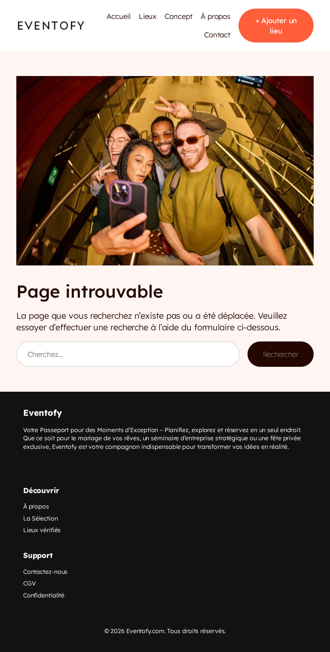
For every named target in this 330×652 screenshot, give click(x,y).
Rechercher (280, 354)
